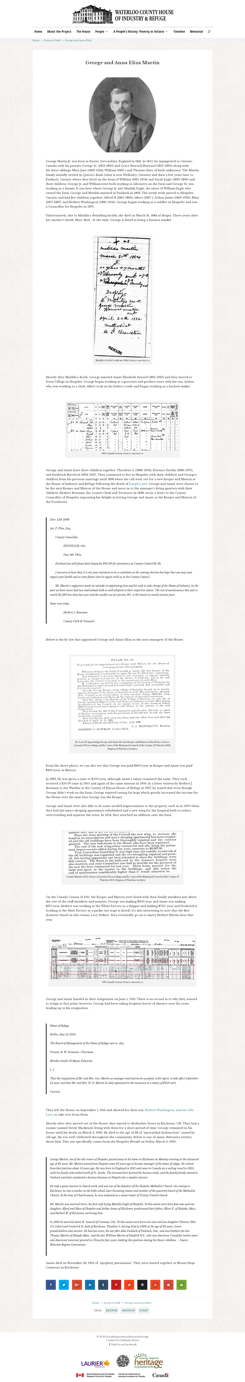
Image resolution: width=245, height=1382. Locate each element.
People (99, 32)
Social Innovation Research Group (127, 1336)
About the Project (59, 32)
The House (83, 32)
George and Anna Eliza (78, 40)
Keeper (111, 1310)
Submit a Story (130, 1340)
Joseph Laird (138, 484)
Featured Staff (52, 40)
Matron (128, 1310)
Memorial (196, 32)
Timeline (179, 32)
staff (144, 1310)
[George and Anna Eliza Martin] (122, 114)
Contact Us (112, 1340)
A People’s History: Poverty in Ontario (139, 32)
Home (38, 32)
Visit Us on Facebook (124, 1344)
